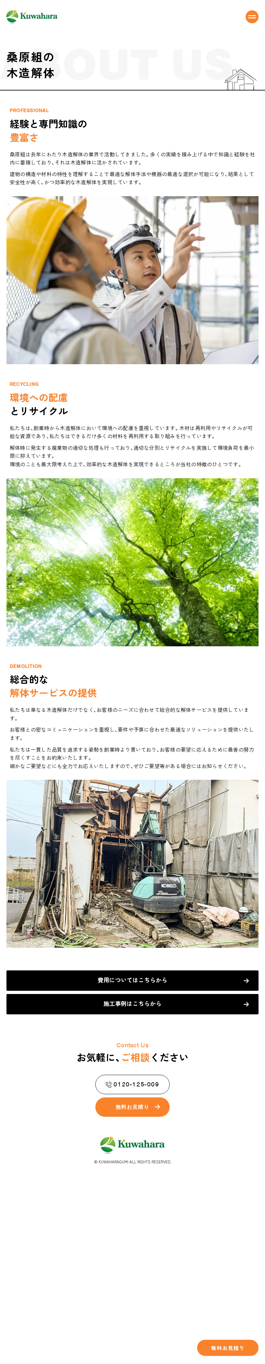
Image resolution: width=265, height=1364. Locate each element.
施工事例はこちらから (132, 1003)
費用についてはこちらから (132, 980)
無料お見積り (228, 1348)
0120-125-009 (136, 1084)
